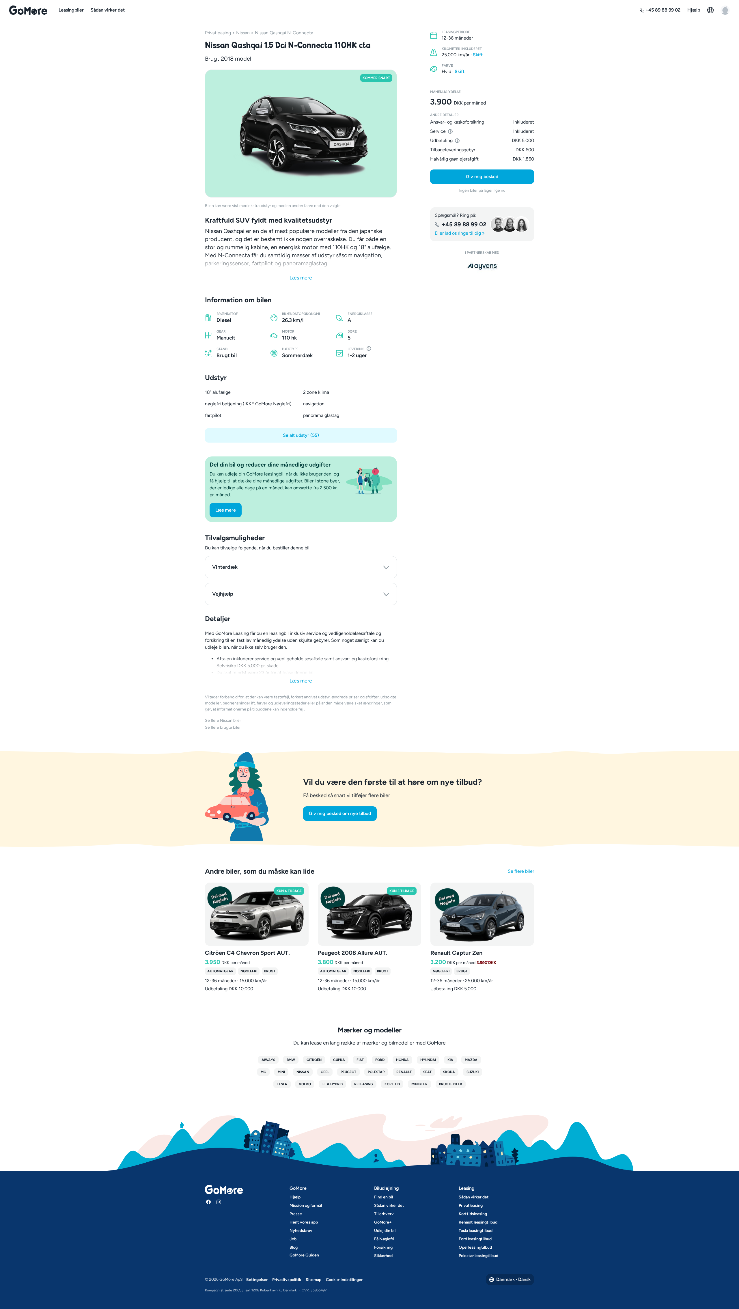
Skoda (449, 1072)
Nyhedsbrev (301, 1230)
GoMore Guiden (304, 1255)
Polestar (376, 1072)
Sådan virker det (108, 10)
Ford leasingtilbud (475, 1239)
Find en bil (383, 1197)
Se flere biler (521, 871)
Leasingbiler (71, 10)
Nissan (243, 33)
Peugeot (348, 1072)
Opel (325, 1072)
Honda (402, 1060)
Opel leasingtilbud (475, 1247)
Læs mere (301, 278)
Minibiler (419, 1084)
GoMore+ (383, 1222)
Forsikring (383, 1247)
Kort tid (392, 1084)
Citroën (314, 1060)
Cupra (339, 1060)
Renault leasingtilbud (478, 1222)
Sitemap (313, 1279)
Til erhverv (384, 1213)
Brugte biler (450, 1084)
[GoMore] (28, 10)
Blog (294, 1247)
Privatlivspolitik (286, 1279)
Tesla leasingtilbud (475, 1230)
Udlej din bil (384, 1230)
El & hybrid (332, 1084)
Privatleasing (218, 33)
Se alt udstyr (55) (301, 435)
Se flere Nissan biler (223, 720)
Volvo (305, 1084)
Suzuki (472, 1072)
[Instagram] (218, 1201)
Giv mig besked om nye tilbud (340, 813)
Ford (380, 1060)
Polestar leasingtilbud (478, 1255)
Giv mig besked (482, 176)
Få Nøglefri (384, 1239)
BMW (291, 1060)
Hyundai (428, 1060)
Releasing (363, 1084)
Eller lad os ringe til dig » (460, 233)
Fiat (360, 1060)
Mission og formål (306, 1205)
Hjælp (693, 10)
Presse (296, 1213)
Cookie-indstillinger (344, 1279)
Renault (404, 1072)
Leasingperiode (456, 32)
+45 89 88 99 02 (464, 224)
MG (263, 1072)
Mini (281, 1072)
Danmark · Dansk (513, 1279)
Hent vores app (304, 1222)
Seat (427, 1072)
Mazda (471, 1060)
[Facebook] (208, 1201)
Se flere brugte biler (223, 727)
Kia (450, 1060)
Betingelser (257, 1279)
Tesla (282, 1084)
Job (293, 1239)
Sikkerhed (383, 1255)
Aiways (268, 1060)
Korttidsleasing (473, 1213)
